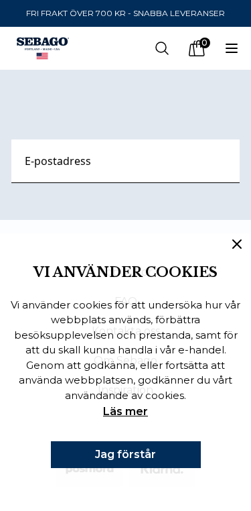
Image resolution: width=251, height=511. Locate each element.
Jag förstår (125, 454)
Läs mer (125, 411)
